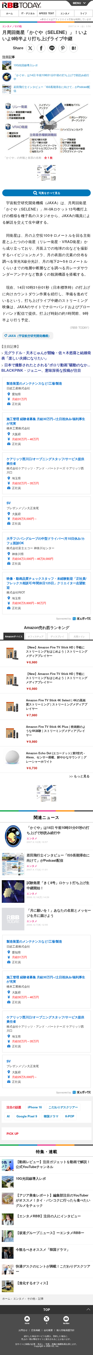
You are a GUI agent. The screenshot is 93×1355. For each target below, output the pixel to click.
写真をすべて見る (49, 193)
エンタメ (65, 13)
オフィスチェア (36, 636)
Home (27, 1323)
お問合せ (23, 1330)
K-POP (69, 1116)
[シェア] (41, 48)
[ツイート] (30, 48)
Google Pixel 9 (26, 1116)
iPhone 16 (35, 1107)
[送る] (52, 48)
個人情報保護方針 (65, 1330)
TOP (46, 1309)
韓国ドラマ (51, 1116)
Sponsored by (63, 618)
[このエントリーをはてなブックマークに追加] (73, 48)
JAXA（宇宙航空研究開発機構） (29, 335)
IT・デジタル (28, 13)
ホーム (9, 13)
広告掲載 (35, 1330)
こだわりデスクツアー (63, 1107)
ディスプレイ (57, 636)
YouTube (66, 1323)
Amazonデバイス (14, 636)
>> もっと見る (79, 776)
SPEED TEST (46, 13)
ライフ (83, 13)
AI (8, 1116)
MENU (77, 3)
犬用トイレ (79, 636)
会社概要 (48, 1330)
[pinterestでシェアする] (62, 48)
